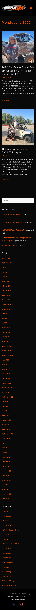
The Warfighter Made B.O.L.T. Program (14, 150)
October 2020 (6, 392)
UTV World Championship (10, 581)
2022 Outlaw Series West (10, 544)
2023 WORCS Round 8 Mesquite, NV (14, 222)
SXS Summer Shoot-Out (10, 245)
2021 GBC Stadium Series (10, 530)
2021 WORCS (6, 535)
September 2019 (7, 434)
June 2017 (5, 485)
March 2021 (6, 374)
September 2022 (7, 304)
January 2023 (6, 290)
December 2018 (7, 471)
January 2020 (6, 420)
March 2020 (6, 415)
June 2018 (5, 476)
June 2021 (5, 360)
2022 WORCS (6, 548)
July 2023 (5, 267)
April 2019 (5, 452)
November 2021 (7, 346)
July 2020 (5, 401)
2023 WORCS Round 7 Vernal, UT (13, 230)
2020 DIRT (5, 521)
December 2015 (7, 494)
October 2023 (6, 258)
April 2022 (5, 323)
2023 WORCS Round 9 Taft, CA (12, 214)
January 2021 (6, 383)
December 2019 (7, 425)
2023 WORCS (6, 553)
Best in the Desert (8, 562)
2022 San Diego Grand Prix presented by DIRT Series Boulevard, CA (18, 70)
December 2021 (7, 341)
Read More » (6, 101)
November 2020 (7, 388)
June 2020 (5, 406)
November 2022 (7, 295)
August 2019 (6, 438)
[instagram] (22, 604)
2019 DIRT (5, 511)
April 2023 (5, 277)
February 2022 (6, 332)
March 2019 (6, 457)
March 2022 (6, 327)
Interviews (5, 567)
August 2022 (6, 309)
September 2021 (7, 355)
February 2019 (6, 462)
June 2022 (5, 314)
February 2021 (6, 378)
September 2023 (7, 263)
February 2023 (6, 286)
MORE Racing (6, 572)
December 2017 (7, 480)
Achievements (6, 558)
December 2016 (7, 489)
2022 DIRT (5, 539)
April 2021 (5, 369)
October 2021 (6, 351)
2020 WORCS (6, 525)
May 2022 (5, 318)
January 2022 (6, 337)
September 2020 (7, 397)
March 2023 (6, 281)
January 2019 (6, 466)
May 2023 (5, 272)
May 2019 (5, 448)
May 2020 (5, 411)
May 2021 (5, 364)
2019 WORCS (6, 516)
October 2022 (6, 300)
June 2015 (5, 499)
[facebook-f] (15, 604)
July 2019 (5, 443)
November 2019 (7, 429)
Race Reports (6, 576)
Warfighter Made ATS (9, 585)
